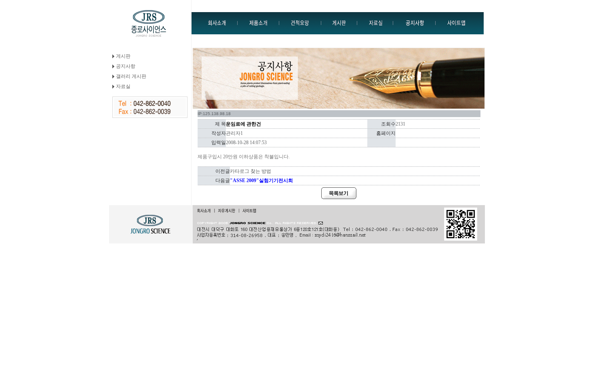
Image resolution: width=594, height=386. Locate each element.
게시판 (123, 56)
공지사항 (125, 66)
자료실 (123, 86)
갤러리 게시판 (131, 76)
